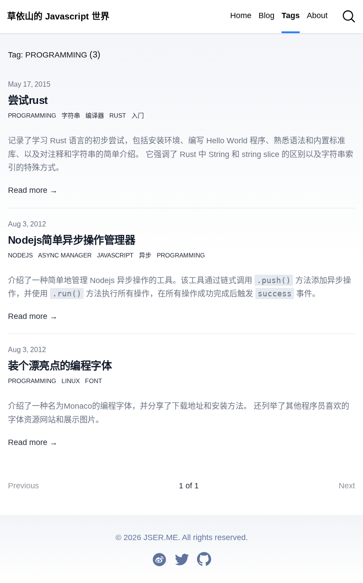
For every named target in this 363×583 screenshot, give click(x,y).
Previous (23, 485)
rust (117, 115)
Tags (291, 15)
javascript (115, 255)
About (317, 15)
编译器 (94, 115)
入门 (137, 115)
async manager (65, 255)
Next (347, 485)
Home (240, 15)
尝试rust (27, 100)
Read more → (33, 190)
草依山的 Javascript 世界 (58, 16)
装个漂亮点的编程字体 (60, 366)
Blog (266, 15)
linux (71, 380)
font (93, 380)
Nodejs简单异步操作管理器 (71, 240)
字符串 (71, 115)
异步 (145, 255)
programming (32, 115)
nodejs (20, 255)
